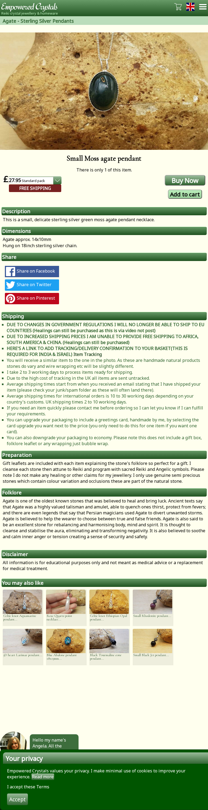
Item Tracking (87, 354)
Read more (43, 777)
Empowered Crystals (31, 7)
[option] (104, 91)
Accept (17, 799)
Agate (9, 21)
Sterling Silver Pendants (47, 21)
